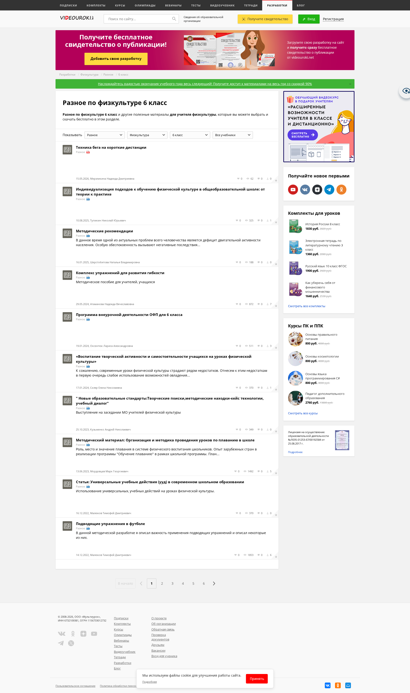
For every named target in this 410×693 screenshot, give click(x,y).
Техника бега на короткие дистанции (111, 147)
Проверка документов (160, 637)
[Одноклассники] (338, 685)
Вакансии (158, 650)
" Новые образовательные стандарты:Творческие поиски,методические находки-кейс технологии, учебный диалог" (170, 401)
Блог (301, 5)
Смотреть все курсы (303, 413)
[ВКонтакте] (328, 685)
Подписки (68, 5)
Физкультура (89, 74)
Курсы (120, 5)
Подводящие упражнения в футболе (110, 523)
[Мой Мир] (348, 685)
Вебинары (173, 5)
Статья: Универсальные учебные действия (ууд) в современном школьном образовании (160, 481)
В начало (125, 583)
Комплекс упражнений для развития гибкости (120, 272)
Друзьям (157, 645)
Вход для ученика (164, 656)
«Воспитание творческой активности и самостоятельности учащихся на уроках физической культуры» (164, 359)
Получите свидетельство (267, 19)
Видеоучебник (222, 5)
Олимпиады (145, 5)
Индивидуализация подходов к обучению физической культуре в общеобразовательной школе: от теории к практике (170, 191)
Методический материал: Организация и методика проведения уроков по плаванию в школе (165, 440)
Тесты (196, 5)
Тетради (251, 5)
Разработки (277, 5)
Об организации (163, 623)
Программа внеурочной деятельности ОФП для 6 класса (129, 314)
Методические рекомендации (104, 231)
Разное (108, 74)
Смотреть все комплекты (306, 306)
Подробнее (295, 452)
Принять (257, 678)
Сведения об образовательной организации (203, 19)
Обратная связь (163, 629)
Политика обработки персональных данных (128, 686)
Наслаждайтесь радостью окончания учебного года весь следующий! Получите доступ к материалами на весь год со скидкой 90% (205, 83)
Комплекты (96, 5)
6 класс (123, 74)
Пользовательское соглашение (75, 686)
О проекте (159, 618)
